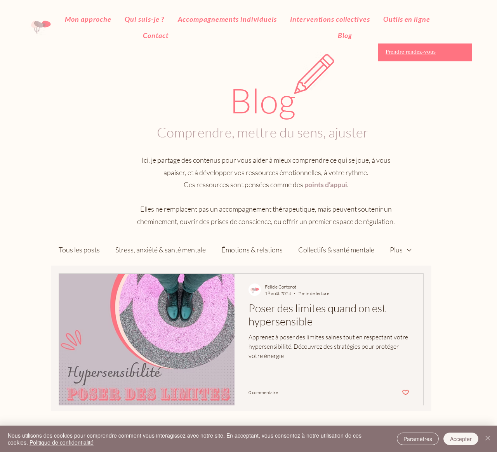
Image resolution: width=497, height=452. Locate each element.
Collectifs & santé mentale (336, 249)
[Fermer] (487, 439)
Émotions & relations (252, 249)
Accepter (461, 439)
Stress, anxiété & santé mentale (160, 249)
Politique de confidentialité (62, 442)
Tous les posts (79, 249)
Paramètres (417, 439)
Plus (396, 249)
